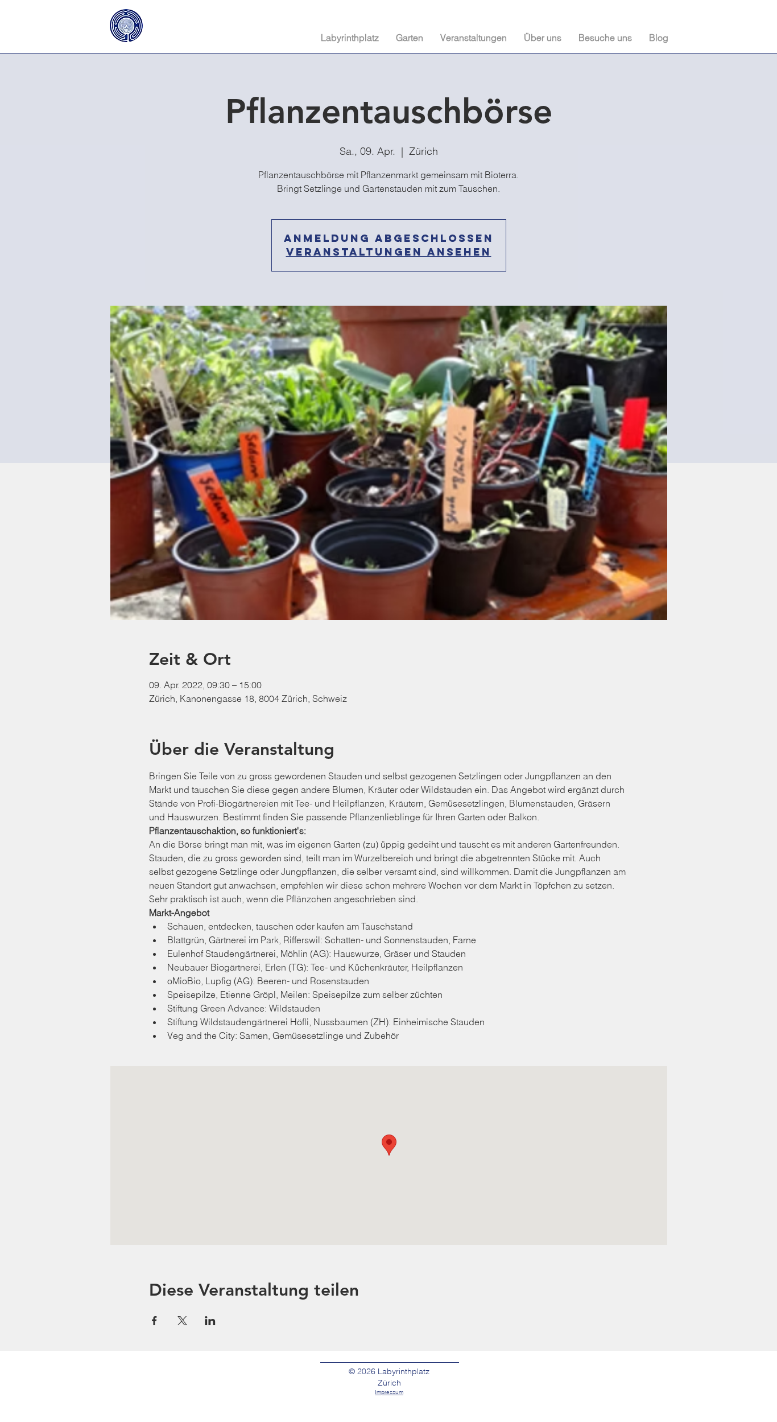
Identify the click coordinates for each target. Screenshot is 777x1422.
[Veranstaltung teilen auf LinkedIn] (210, 1320)
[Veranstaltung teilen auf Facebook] (154, 1320)
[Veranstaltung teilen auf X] (182, 1320)
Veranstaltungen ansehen (388, 251)
